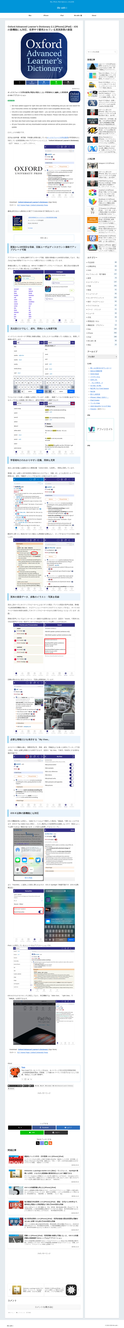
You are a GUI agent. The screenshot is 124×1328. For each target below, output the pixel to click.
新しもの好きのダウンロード (101, 368)
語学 (43, 1085)
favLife (92, 391)
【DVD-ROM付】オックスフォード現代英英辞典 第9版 (42, 217)
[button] (68, 83)
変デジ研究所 (95, 394)
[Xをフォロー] (22, 1079)
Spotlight (49, 1085)
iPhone (26, 1085)
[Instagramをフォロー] (25, 1079)
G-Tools (30, 227)
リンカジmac (95, 403)
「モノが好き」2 (96, 383)
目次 (42, 238)
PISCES (93, 409)
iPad (32, 1085)
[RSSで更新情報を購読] (31, 1079)
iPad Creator (94, 400)
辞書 (38, 1085)
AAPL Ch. (93, 380)
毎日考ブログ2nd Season (99, 388)
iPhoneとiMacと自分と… (99, 397)
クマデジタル (95, 377)
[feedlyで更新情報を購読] (28, 1079)
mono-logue (94, 374)
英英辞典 (12, 1088)
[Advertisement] (44, 1107)
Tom (23, 1067)
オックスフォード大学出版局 (57, 137)
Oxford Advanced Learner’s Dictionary (33, 202)
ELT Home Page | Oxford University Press (32, 205)
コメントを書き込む (44, 1307)
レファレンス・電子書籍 (16, 1085)
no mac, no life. (95, 386)
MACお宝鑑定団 (96, 371)
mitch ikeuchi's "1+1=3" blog (100, 406)
